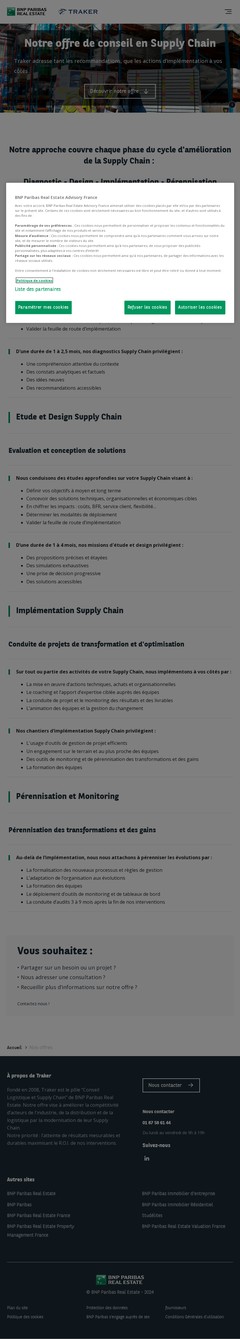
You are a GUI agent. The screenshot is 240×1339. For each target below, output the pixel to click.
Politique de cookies (34, 280)
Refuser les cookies (147, 307)
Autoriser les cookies (200, 307)
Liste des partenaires (38, 289)
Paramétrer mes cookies (43, 307)
